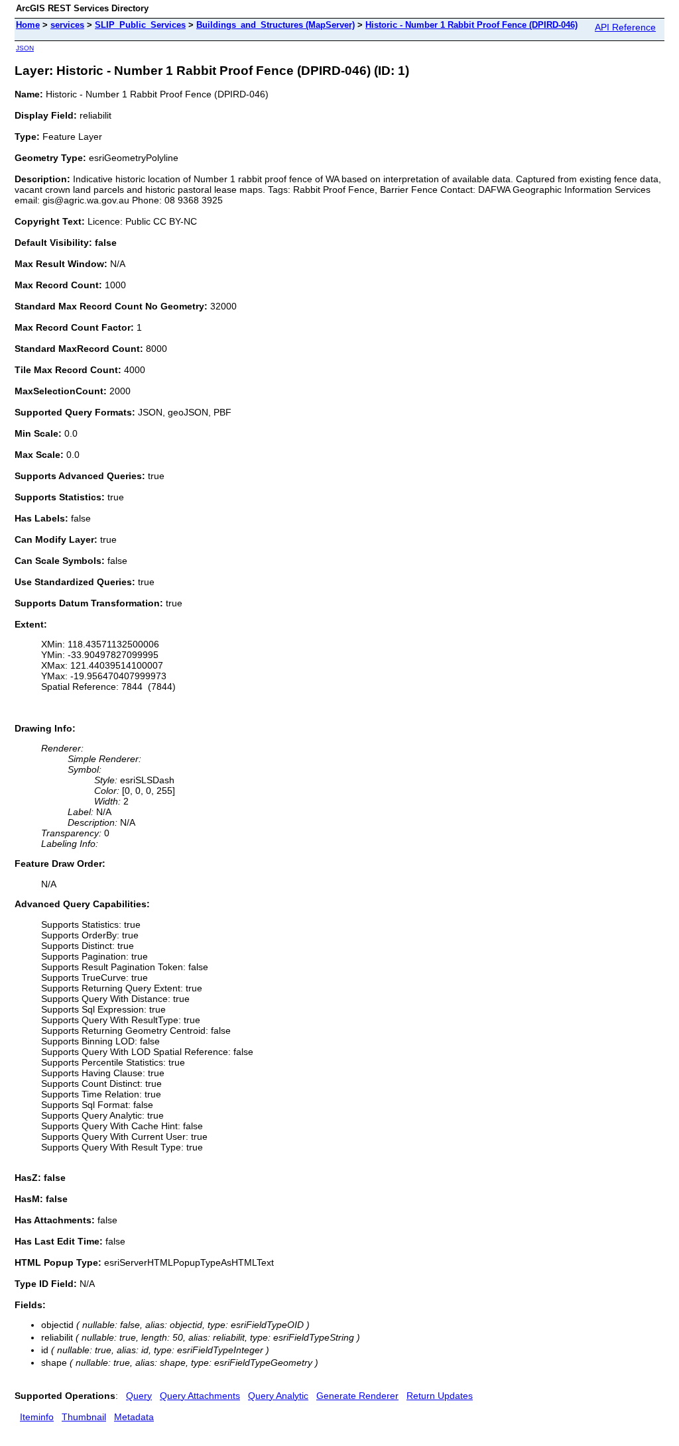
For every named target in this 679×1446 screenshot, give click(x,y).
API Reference (625, 27)
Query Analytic (278, 1395)
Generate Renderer (357, 1395)
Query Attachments (200, 1395)
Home (28, 25)
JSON (25, 48)
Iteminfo (37, 1417)
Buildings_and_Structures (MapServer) (275, 25)
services (67, 25)
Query (139, 1395)
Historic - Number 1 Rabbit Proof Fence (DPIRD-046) (471, 25)
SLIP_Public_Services (140, 25)
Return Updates (439, 1395)
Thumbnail (84, 1417)
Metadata (134, 1417)
